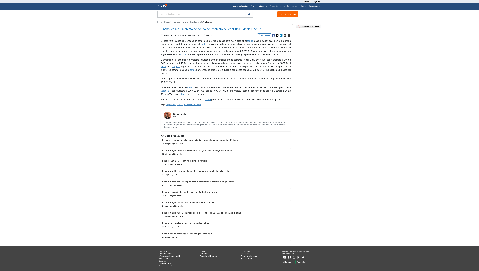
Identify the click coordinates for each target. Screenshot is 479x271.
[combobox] (205, 14)
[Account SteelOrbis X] (284, 257)
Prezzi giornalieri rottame (250, 256)
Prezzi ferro (245, 254)
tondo (250, 41)
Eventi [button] (303, 6)
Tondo (174, 105)
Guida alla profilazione (309, 26)
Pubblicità (203, 251)
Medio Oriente (196, 105)
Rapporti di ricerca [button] (277, 6)
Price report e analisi (180, 22)
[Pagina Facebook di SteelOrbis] (289, 257)
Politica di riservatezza (167, 266)
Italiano (306, 2)
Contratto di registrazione (168, 251)
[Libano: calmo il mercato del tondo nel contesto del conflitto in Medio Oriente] (273, 35)
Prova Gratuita (287, 14)
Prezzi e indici (246, 251)
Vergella (169, 105)
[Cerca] (249, 14)
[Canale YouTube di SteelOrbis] (294, 257)
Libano (183, 54)
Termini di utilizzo (165, 263)
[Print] (289, 35)
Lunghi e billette (196, 22)
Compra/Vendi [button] (314, 6)
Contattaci (162, 261)
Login (315, 2)
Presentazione (164, 258)
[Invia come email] (285, 35)
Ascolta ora (265, 35)
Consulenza (204, 254)
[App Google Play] (299, 257)
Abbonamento (288, 262)
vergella (176, 66)
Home (159, 22)
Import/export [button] (292, 6)
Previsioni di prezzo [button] (259, 6)
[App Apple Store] (303, 257)
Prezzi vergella (246, 258)
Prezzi (167, 22)
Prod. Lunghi (181, 105)
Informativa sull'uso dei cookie (169, 256)
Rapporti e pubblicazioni (208, 256)
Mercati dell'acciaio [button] (240, 6)
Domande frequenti (165, 254)
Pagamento (301, 262)
